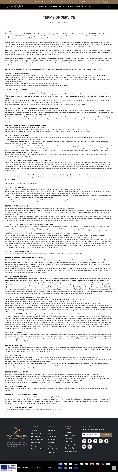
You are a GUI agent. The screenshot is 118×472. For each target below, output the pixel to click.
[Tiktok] (89, 446)
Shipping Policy (53, 436)
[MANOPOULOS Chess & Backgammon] (14, 6)
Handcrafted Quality (37, 439)
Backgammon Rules (71, 445)
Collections (39, 6)
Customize (52, 6)
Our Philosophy (36, 433)
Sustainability (69, 448)
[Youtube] (84, 446)
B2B (90, 6)
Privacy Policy (69, 432)
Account (51, 452)
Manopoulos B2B (36, 449)
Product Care (35, 443)
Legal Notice (69, 438)
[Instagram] (95, 441)
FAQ (49, 433)
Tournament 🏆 (81, 6)
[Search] (104, 7)
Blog (49, 446)
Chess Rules (69, 442)
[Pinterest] (84, 441)
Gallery (33, 446)
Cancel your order (71, 451)
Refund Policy (52, 439)
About (61, 6)
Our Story (34, 430)
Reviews (70, 6)
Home (52, 23)
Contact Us (51, 430)
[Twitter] (101, 441)
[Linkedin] (106, 441)
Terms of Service (70, 435)
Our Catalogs (35, 436)
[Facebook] (89, 441)
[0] (109, 6)
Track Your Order (53, 449)
